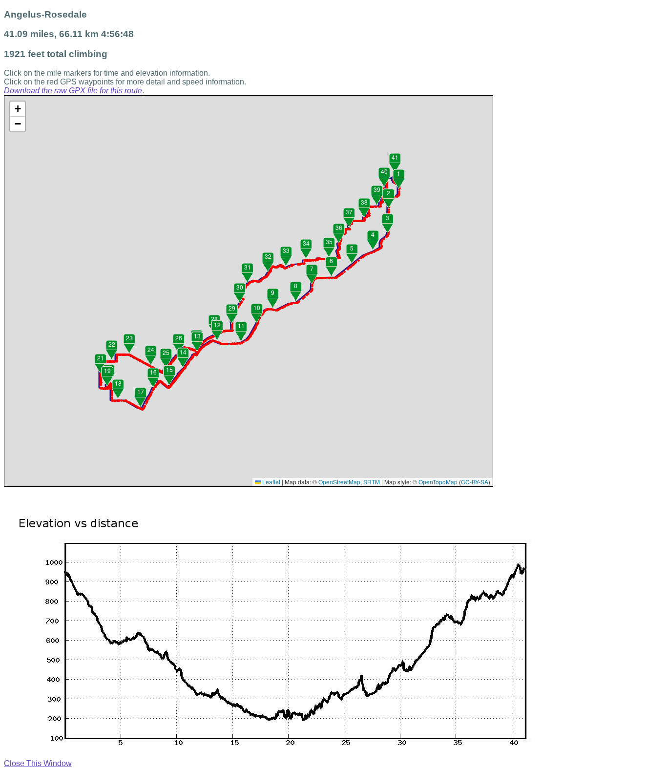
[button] (399, 189)
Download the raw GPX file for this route (73, 90)
